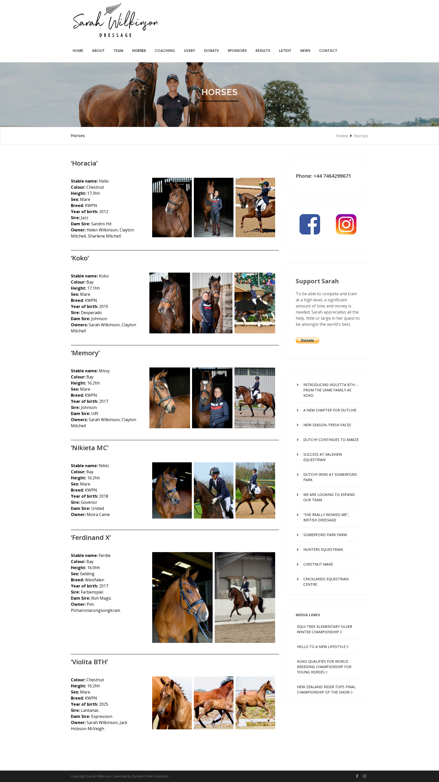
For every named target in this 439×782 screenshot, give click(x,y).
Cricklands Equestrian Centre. (326, 582)
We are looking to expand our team (329, 497)
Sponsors (237, 50)
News (305, 50)
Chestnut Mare (318, 564)
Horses (139, 50)
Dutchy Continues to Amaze (331, 439)
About (98, 50)
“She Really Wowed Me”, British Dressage (326, 517)
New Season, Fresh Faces (327, 424)
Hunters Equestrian (323, 549)
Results (263, 50)
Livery (189, 50)
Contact (328, 50)
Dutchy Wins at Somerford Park (330, 477)
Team (118, 50)
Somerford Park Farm (325, 534)
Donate (211, 50)
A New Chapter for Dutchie (329, 410)
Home (78, 50)
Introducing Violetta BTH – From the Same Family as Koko (330, 390)
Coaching (165, 50)
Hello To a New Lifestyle (321, 646)
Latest (285, 50)
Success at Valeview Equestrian (322, 457)
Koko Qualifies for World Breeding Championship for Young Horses (324, 666)
